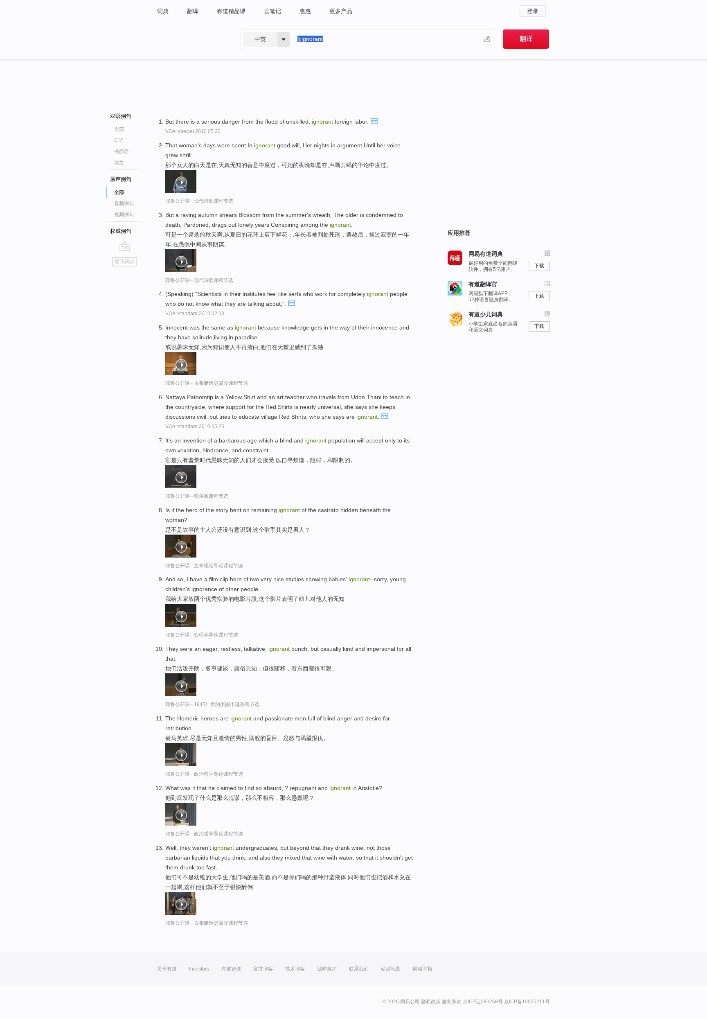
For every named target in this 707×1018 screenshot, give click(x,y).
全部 (119, 129)
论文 (119, 162)
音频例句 (124, 203)
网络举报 (422, 969)
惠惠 (305, 11)
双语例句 (120, 116)
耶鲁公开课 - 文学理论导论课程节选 (204, 566)
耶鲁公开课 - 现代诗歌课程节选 (199, 201)
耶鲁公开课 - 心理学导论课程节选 (201, 635)
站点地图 (391, 969)
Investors (199, 969)
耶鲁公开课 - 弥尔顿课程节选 (196, 496)
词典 (163, 11)
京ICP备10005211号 (527, 1001)
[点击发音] (374, 120)
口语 (119, 140)
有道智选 (231, 969)
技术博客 (295, 969)
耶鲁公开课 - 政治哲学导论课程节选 (204, 774)
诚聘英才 (327, 969)
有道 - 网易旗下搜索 (190, 39)
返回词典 (124, 261)
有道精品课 (231, 11)
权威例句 (120, 231)
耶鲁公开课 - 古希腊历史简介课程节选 (206, 383)
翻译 (192, 11)
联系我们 (359, 969)
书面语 (121, 151)
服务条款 (452, 1001)
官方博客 (263, 969)
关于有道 (167, 969)
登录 (532, 11)
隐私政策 (431, 1001)
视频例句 (124, 214)
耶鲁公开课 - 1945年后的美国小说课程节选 (212, 704)
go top (124, 246)
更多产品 (340, 11)
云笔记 (272, 11)
